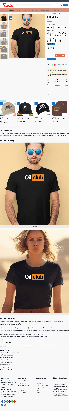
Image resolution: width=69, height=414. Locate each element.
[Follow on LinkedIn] (2, 405)
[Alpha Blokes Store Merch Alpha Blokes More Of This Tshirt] (60, 108)
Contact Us (40, 383)
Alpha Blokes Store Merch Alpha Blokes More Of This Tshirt (59, 119)
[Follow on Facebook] (2, 401)
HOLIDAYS (20, 10)
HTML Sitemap (23, 392)
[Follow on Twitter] (7, 401)
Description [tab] (3, 127)
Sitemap (22, 390)
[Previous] (11, 36)
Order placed (50, 84)
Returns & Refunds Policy (26, 381)
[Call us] (12, 401)
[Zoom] (10, 56)
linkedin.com (9, 357)
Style (48, 30)
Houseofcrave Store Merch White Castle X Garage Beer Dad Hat (8, 120)
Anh (50, 94)
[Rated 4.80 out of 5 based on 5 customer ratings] (57, 21)
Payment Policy (41, 388)
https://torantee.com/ (13, 353)
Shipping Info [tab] (10, 127)
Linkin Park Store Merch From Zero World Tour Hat (24, 119)
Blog (59, 10)
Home (48, 13)
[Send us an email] (9, 401)
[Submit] (50, 5)
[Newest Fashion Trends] (7, 5)
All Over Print (44, 10)
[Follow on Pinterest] (14, 401)
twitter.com (10, 355)
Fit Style (49, 24)
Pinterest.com (10, 362)
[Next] (42, 36)
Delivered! (65, 85)
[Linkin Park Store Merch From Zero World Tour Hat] (25, 108)
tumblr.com (9, 369)
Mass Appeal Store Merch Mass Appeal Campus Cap (42, 119)
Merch (54, 10)
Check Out (51, 59)
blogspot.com (10, 367)
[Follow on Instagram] (5, 401)
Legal (38, 392)
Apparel (34, 10)
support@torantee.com (11, 381)
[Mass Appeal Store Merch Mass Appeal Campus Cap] (42, 108)
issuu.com (7, 364)
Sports (27, 10)
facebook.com (11, 360)
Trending (11, 10)
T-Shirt (59, 13)
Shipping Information (42, 385)
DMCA (38, 390)
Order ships (57, 85)
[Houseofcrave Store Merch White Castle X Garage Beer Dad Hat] (8, 108)
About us (39, 381)
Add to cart (60, 55)
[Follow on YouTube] (5, 405)
